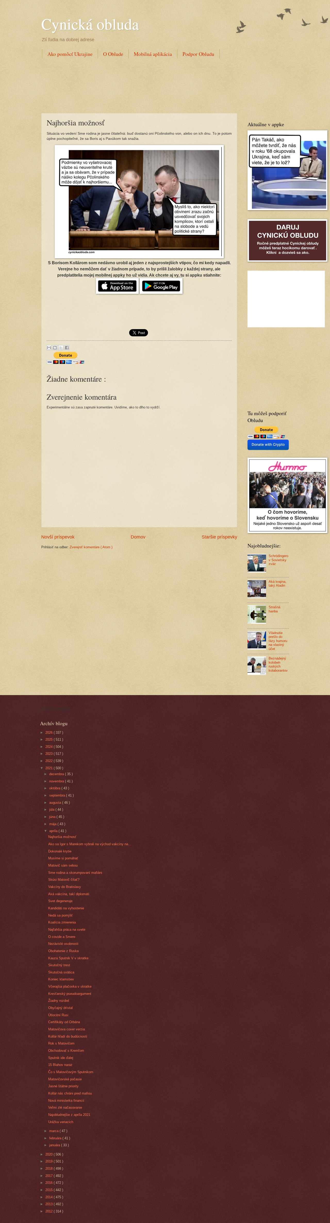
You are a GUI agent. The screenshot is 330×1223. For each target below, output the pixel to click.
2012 (49, 1211)
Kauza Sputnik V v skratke (68, 958)
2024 (49, 747)
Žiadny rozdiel (58, 1001)
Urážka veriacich (60, 1122)
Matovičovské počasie (65, 1079)
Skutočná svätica (61, 972)
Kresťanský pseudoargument (69, 994)
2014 (49, 1197)
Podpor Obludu (198, 53)
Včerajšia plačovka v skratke (70, 986)
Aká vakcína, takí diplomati (68, 894)
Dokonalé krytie (59, 851)
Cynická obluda (90, 23)
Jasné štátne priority (63, 1086)
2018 (49, 1168)
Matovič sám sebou (63, 865)
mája (53, 824)
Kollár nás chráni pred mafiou (70, 1093)
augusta (55, 803)
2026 (49, 732)
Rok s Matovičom (61, 1043)
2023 (49, 754)
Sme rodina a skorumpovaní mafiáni (75, 873)
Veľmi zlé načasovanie (65, 1107)
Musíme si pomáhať (63, 858)
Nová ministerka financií (66, 1100)
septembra (57, 795)
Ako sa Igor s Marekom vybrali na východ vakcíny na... (89, 844)
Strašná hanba (274, 609)
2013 (49, 1204)
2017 (49, 1176)
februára (55, 1138)
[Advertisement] (135, 84)
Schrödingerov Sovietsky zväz (278, 560)
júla (52, 809)
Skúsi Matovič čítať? (63, 880)
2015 (49, 1190)
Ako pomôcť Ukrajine (70, 53)
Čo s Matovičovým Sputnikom (70, 1072)
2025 (49, 739)
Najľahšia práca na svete (66, 929)
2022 (49, 761)
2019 (49, 1161)
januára (55, 1145)
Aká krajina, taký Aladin (277, 583)
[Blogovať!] (54, 347)
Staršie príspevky (219, 537)
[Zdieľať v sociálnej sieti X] (60, 347)
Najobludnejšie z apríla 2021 (69, 1115)
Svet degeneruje (60, 901)
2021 (49, 768)
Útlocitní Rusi (58, 1015)
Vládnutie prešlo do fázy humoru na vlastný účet (278, 641)
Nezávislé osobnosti (63, 944)
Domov (138, 537)
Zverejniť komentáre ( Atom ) (91, 547)
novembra (57, 781)
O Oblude (113, 53)
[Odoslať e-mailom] (49, 347)
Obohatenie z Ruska (63, 951)
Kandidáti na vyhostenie (66, 908)
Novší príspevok (58, 537)
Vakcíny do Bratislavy (64, 887)
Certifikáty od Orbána (64, 1022)
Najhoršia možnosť (62, 837)
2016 (49, 1183)
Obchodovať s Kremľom (66, 1051)
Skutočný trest (59, 965)
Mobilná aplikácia (153, 53)
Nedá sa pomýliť (60, 915)
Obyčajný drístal (60, 1008)
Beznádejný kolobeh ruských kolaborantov (278, 664)
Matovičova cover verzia (66, 1029)
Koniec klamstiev (61, 979)
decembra (57, 774)
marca (54, 1131)
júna (52, 817)
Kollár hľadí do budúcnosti (67, 1036)
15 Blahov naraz (60, 1065)
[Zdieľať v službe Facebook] (66, 347)
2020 (49, 1154)
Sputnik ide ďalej (60, 1058)
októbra (55, 788)
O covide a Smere (61, 937)
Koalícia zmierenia (62, 922)
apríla (54, 831)
